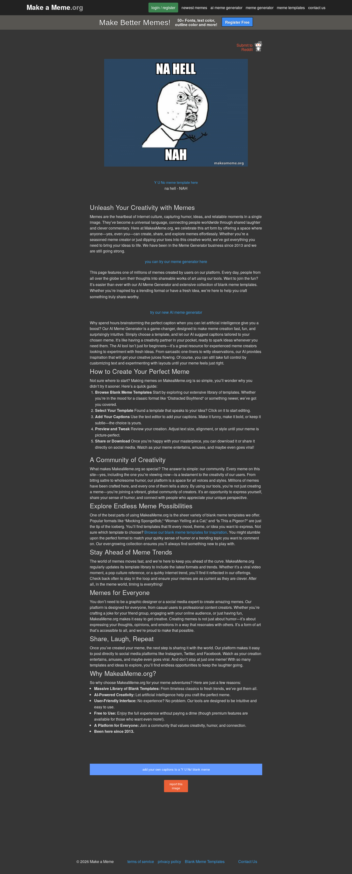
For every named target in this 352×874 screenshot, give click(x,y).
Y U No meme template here (176, 182)
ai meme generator (226, 7)
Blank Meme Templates (205, 861)
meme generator (259, 7)
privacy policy (169, 861)
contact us (316, 7)
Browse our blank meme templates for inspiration (185, 532)
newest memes (194, 7)
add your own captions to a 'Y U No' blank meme (176, 769)
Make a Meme (55, 7)
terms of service (140, 861)
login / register (163, 7)
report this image (176, 786)
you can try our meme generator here (176, 261)
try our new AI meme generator (176, 312)
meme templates (291, 7)
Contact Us (247, 861)
